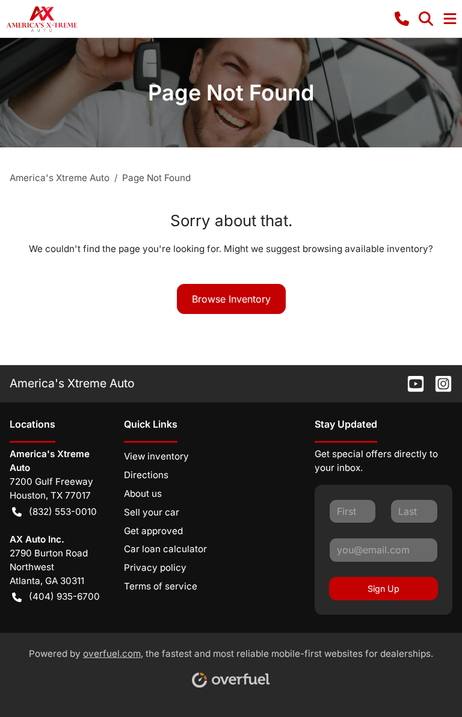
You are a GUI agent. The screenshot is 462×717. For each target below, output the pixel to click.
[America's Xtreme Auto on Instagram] (438, 383)
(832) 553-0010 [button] (63, 511)
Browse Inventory (231, 299)
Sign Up (383, 588)
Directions (146, 475)
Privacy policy (155, 567)
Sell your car (151, 512)
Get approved (153, 531)
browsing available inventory (365, 248)
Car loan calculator (165, 549)
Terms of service (160, 586)
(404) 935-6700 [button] (64, 596)
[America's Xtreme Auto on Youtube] (411, 383)
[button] (402, 19)
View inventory (156, 456)
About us (143, 493)
